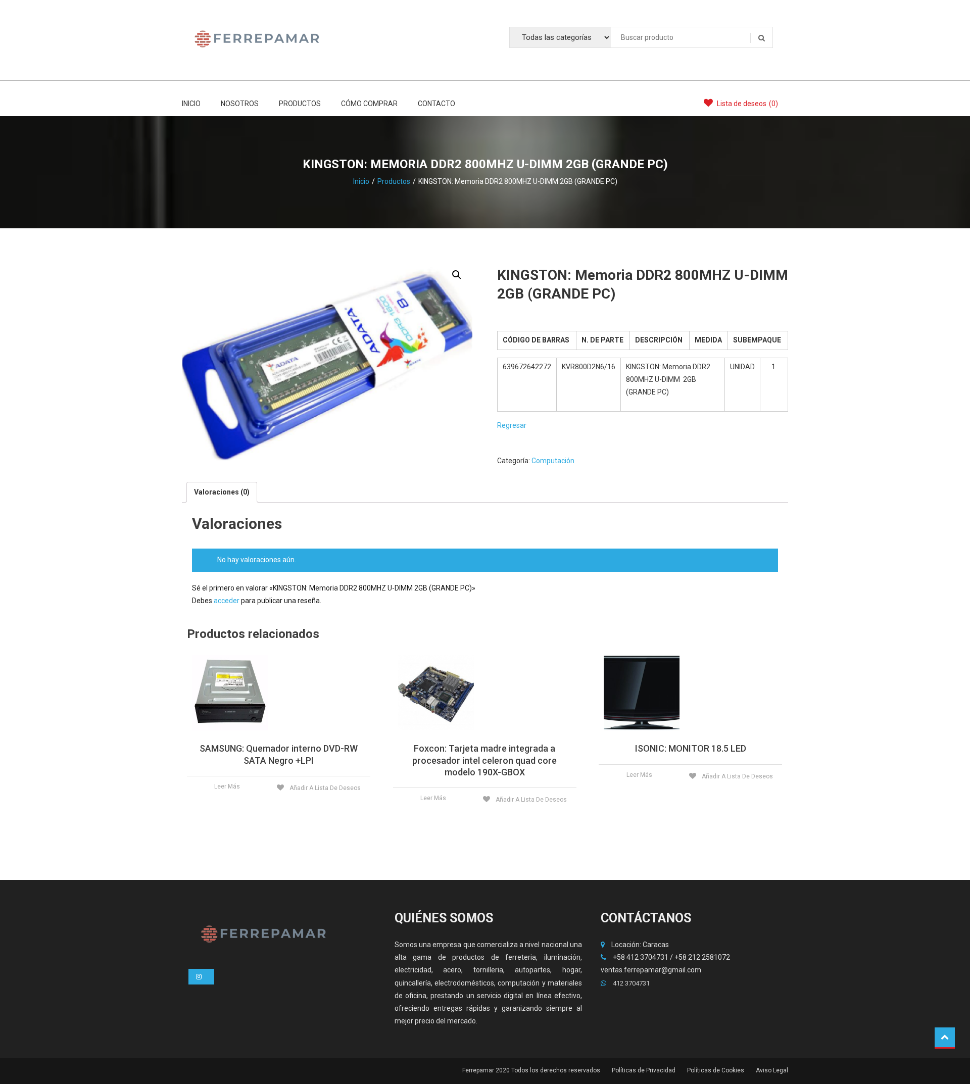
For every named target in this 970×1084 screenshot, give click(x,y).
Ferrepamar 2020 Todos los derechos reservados (531, 1070)
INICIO (191, 104)
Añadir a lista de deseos (324, 788)
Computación (552, 461)
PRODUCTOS (300, 104)
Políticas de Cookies (715, 1070)
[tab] (221, 492)
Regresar (511, 425)
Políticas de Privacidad (643, 1070)
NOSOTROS (240, 104)
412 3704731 (630, 983)
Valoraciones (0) (222, 492)
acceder (226, 601)
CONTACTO (436, 104)
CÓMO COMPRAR (369, 104)
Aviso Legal (772, 1070)
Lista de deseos (746, 104)
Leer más (227, 786)
